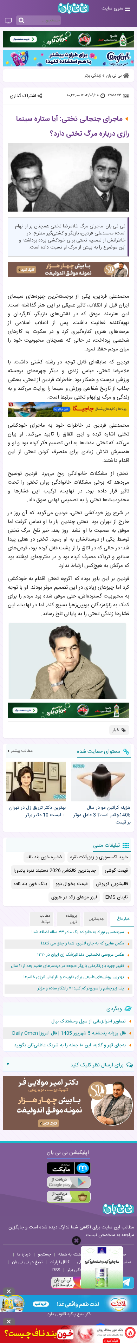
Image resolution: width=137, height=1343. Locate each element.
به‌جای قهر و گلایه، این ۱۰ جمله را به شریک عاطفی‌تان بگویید (70, 1045)
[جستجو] (21, 20)
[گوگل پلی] (69, 1182)
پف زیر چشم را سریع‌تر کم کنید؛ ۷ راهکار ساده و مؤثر (81, 988)
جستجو (44, 1254)
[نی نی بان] (73, 8)
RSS (56, 1269)
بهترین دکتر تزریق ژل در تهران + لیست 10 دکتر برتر (37, 811)
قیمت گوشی (116, 870)
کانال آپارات (59, 1262)
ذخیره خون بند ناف (44, 857)
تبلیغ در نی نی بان (27, 1262)
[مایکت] (69, 1168)
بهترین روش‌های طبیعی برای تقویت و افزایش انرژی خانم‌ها (74, 977)
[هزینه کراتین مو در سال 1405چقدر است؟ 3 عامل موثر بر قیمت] (101, 781)
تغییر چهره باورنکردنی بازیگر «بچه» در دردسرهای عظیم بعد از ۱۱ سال (67, 966)
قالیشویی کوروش (112, 884)
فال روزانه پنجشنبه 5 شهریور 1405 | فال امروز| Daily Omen (69, 1033)
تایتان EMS (116, 897)
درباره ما (24, 1254)
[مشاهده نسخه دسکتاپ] (8, 21)
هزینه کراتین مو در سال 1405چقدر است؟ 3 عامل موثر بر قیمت (102, 815)
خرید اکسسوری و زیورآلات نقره (99, 857)
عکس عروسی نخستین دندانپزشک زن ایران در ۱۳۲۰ (80, 954)
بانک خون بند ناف (30, 884)
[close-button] (76, 1240)
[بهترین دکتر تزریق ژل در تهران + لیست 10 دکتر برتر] (36, 781)
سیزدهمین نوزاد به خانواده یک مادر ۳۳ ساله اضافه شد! (78, 932)
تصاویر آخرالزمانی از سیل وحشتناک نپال (88, 1021)
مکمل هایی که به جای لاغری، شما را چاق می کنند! (82, 943)
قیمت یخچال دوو (71, 884)
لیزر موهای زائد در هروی (74, 897)
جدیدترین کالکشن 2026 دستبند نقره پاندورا (55, 870)
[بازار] (69, 1197)
